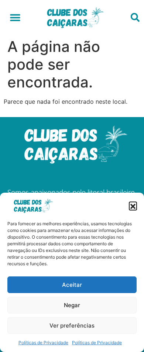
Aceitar (72, 284)
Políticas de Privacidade (43, 342)
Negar (72, 305)
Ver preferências (72, 325)
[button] (133, 205)
